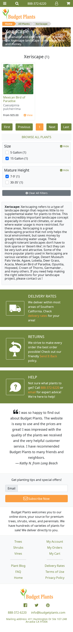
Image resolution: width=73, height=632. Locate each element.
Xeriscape (42, 23)
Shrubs (18, 547)
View (29, 115)
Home (8, 23)
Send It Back (48, 356)
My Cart (54, 553)
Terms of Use (54, 572)
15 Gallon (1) (19, 158)
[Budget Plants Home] (18, 14)
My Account (54, 541)
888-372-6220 (50, 388)
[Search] (17, 3)
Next (52, 127)
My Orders (54, 547)
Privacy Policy (54, 578)
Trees (18, 541)
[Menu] (4, 3)
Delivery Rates (55, 566)
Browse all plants (36, 137)
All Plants (24, 23)
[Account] (56, 3)
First (7, 127)
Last (66, 127)
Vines (18, 553)
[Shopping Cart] (68, 3)
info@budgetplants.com (48, 612)
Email (11, 488)
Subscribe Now (39, 499)
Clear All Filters (38, 193)
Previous (24, 127)
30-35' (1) (16, 182)
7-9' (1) (15, 176)
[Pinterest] (47, 605)
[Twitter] (36, 605)
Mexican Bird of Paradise (14, 99)
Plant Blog (18, 566)
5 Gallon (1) (18, 152)
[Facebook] (25, 605)
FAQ (18, 572)
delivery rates (37, 316)
